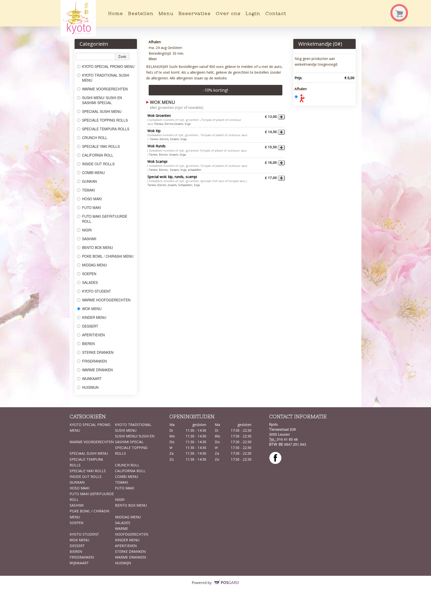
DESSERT (90, 326)
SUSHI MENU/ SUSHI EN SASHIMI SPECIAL (102, 100)
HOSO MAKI (92, 198)
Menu (166, 13)
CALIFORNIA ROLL (97, 155)
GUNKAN (89, 181)
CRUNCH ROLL (94, 137)
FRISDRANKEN (94, 361)
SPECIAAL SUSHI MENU (101, 111)
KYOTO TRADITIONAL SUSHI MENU (105, 78)
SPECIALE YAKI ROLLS (101, 146)
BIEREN (88, 343)
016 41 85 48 (287, 439)
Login (253, 13)
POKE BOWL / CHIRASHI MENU (107, 256)
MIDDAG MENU (94, 264)
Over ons (228, 13)
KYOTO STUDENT (97, 291)
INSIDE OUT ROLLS (98, 163)
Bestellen (141, 13)
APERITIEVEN (93, 334)
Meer (153, 58)
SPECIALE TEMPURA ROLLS (106, 128)
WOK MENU (92, 308)
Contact (275, 13)
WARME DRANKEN (97, 369)
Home (115, 13)
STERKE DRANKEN (97, 352)
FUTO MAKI (91, 207)
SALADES (90, 282)
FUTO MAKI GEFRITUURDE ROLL (104, 219)
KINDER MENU (94, 317)
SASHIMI (89, 238)
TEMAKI (88, 190)
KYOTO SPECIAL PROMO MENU (108, 66)
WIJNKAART (92, 378)
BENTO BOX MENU (97, 247)
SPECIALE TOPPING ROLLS (105, 120)
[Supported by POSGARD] (215, 586)
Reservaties (195, 13)
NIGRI (87, 229)
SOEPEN (89, 273)
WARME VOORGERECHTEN (105, 88)
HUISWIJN (90, 387)
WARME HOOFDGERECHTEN (106, 299)
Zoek (122, 56)
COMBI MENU (93, 172)
